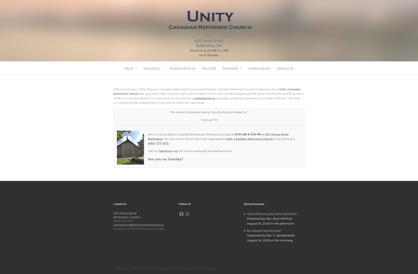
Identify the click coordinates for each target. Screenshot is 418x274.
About (129, 68)
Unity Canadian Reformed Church (249, 139)
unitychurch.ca (204, 98)
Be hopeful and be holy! (264, 230)
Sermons (165, 151)
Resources (151, 68)
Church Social (259, 68)
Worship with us (182, 68)
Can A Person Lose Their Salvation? (272, 213)
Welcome (209, 68)
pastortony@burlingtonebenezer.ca (138, 224)
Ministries (230, 68)
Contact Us (285, 68)
